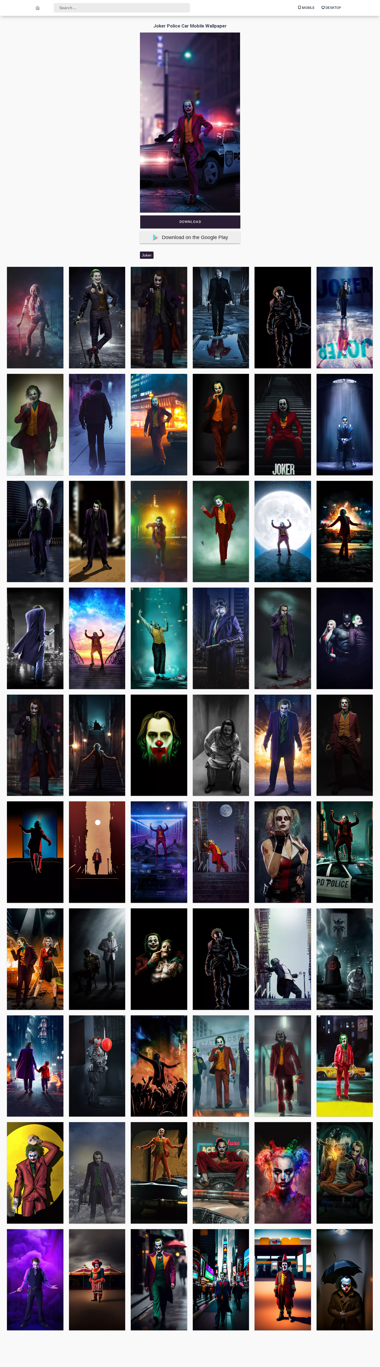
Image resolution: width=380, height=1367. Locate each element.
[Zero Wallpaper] (38, 8)
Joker (147, 255)
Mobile (308, 8)
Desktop (333, 8)
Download (190, 222)
